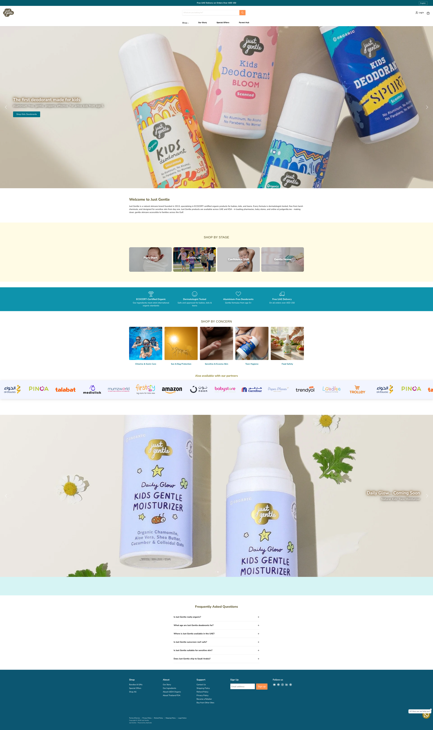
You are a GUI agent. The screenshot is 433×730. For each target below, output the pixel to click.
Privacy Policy (202, 695)
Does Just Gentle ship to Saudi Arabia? (192, 658)
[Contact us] (426, 715)
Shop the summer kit (25, 117)
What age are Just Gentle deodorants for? (193, 625)
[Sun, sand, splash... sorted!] (216, 107)
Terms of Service (134, 718)
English (423, 3)
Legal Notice (182, 718)
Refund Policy (202, 692)
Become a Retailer (204, 699)
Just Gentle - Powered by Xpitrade (140, 723)
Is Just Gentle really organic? (187, 617)
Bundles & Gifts (135, 684)
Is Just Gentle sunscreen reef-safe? (190, 642)
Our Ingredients (169, 688)
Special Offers (223, 22)
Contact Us (201, 684)
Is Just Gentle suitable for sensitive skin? (193, 650)
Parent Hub (244, 22)
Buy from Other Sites (205, 702)
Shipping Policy (203, 688)
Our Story (202, 22)
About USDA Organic (172, 692)
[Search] (242, 12)
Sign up (262, 686)
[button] (420, 12)
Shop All (132, 692)
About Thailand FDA (171, 695)
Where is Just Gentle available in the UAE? (194, 633)
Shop (185, 23)
